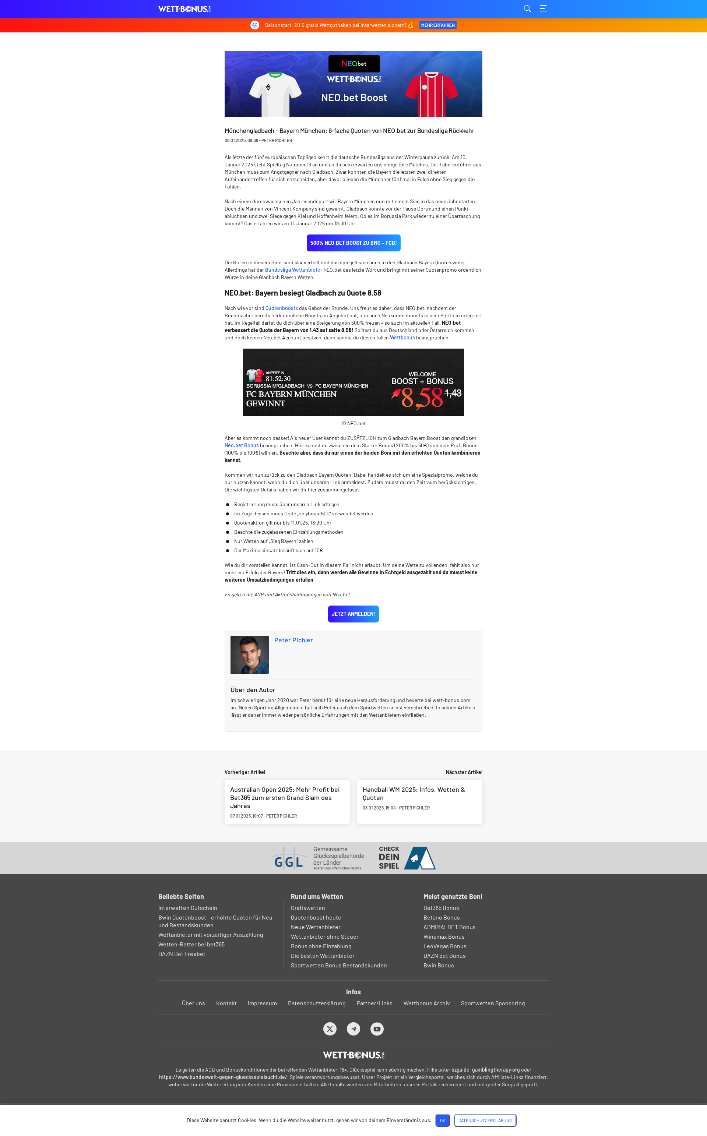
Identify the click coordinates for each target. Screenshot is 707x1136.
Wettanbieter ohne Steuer (325, 936)
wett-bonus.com (195, 9)
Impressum (262, 1002)
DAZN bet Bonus (444, 955)
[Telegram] (353, 1029)
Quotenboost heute (316, 917)
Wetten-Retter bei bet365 (191, 944)
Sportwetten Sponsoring (493, 1002)
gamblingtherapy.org (496, 1069)
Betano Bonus (441, 917)
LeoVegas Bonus (445, 945)
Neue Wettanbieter (316, 926)
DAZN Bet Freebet (181, 953)
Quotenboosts (281, 308)
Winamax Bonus (444, 936)
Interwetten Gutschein (187, 907)
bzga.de (460, 1069)
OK (442, 1120)
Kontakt (226, 1002)
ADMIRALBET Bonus (449, 926)
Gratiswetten (308, 907)
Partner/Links (375, 1002)
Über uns (193, 1002)
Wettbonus (402, 337)
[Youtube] (377, 1029)
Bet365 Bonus (441, 907)
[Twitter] (330, 1029)
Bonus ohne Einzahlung (321, 945)
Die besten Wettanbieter (323, 955)
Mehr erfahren (438, 25)
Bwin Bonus (438, 965)
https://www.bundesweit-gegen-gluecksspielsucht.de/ (223, 1077)
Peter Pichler (293, 640)
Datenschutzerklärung (317, 1002)
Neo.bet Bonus (242, 445)
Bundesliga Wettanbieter (293, 270)
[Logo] (353, 1055)
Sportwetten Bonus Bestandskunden (339, 965)
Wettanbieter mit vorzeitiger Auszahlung (210, 934)
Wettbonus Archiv (427, 1002)
